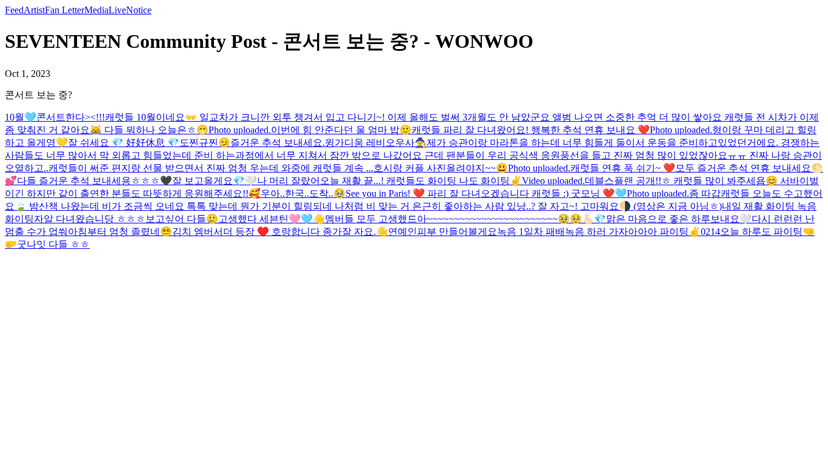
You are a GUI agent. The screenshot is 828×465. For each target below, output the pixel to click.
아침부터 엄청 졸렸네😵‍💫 (120, 231)
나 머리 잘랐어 (288, 181)
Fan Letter (64, 10)
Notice (139, 10)
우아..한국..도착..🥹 (303, 193)
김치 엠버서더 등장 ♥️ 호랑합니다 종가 (257, 231)
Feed (14, 10)
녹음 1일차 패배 (531, 231)
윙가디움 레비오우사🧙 (376, 142)
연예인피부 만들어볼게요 (442, 231)
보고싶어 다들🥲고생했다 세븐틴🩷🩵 (229, 219)
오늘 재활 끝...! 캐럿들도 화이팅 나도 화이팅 (415, 181)
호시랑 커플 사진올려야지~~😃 (440, 168)
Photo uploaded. (240, 130)
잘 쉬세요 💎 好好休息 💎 (123, 142)
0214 (710, 231)
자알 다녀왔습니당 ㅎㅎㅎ (89, 219)
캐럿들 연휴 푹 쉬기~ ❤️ (622, 168)
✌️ (516, 181)
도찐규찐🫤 (204, 142)
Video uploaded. (553, 181)
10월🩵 (20, 117)
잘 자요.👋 (365, 231)
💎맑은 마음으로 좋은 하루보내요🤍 (673, 219)
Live (117, 10)
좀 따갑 (705, 193)
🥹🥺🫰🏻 (576, 219)
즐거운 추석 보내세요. (277, 142)
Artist (34, 10)
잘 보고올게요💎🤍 (214, 181)
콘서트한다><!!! (70, 117)
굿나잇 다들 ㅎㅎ (53, 244)
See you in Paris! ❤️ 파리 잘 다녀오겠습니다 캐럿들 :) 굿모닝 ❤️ (480, 193)
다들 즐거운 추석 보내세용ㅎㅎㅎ (88, 181)
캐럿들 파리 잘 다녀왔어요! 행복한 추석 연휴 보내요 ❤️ (531, 130)
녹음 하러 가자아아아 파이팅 (627, 231)
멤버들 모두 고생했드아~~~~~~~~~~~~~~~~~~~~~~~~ (441, 219)
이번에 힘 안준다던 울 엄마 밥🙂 (341, 130)
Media (96, 10)
